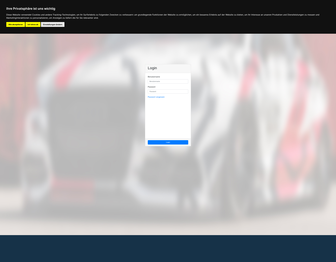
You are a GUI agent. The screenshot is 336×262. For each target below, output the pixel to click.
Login (168, 142)
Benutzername (154, 77)
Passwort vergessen (156, 97)
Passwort (151, 87)
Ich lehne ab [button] (33, 24)
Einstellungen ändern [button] (52, 24)
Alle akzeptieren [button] (15, 24)
